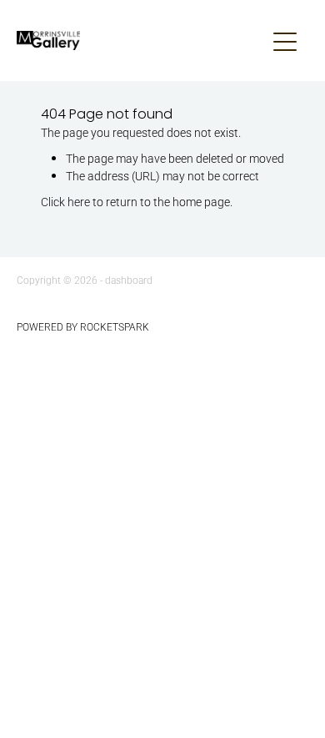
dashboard (128, 279)
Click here (65, 202)
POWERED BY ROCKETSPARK (83, 326)
